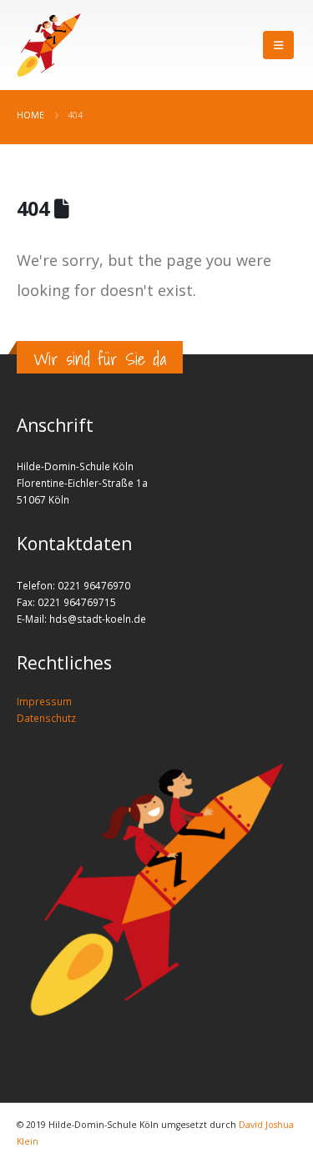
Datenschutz (46, 717)
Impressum (44, 701)
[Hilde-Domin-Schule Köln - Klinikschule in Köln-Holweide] (49, 45)
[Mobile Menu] (278, 45)
